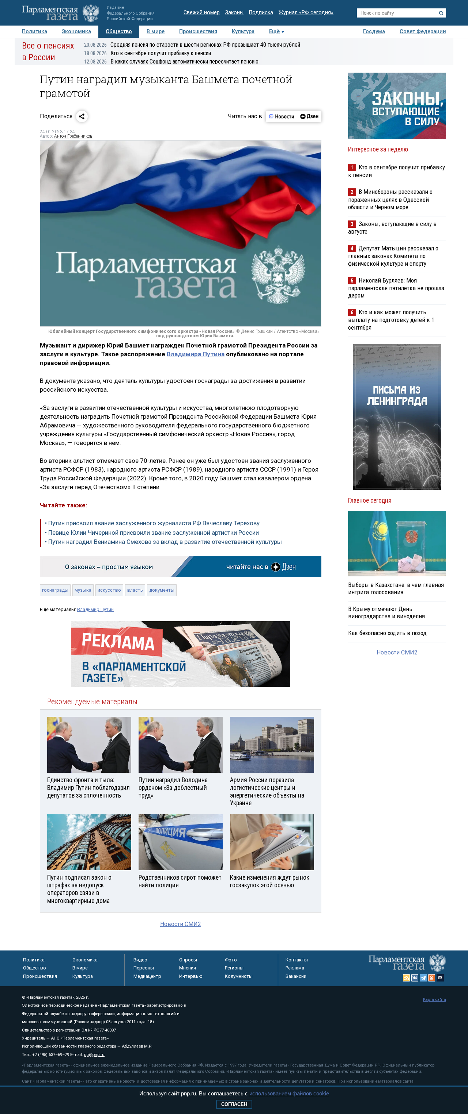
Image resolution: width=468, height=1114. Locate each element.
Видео (140, 960)
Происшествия (198, 31)
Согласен (234, 1104)
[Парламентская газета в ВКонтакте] (415, 978)
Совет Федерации (423, 31)
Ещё (274, 31)
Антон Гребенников (73, 136)
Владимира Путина (195, 354)
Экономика (76, 31)
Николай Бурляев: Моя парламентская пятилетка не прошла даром (396, 288)
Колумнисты (239, 976)
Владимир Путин (95, 609)
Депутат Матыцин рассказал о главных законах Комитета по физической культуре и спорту (393, 256)
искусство (109, 590)
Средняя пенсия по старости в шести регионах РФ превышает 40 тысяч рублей (192, 44)
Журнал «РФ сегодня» (306, 12)
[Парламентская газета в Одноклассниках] (431, 978)
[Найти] (441, 13)
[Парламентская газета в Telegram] (423, 978)
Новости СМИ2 (180, 924)
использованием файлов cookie (289, 1093)
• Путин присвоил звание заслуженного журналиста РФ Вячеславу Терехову (152, 523)
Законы (234, 12)
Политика (34, 31)
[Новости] (281, 116)
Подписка (261, 12)
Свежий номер (202, 12)
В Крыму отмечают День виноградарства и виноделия (386, 612)
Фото (231, 960)
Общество (119, 31)
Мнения (187, 968)
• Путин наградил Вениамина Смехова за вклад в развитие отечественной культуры (163, 541)
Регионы (234, 968)
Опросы (188, 960)
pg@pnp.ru (94, 1054)
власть (135, 590)
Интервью (191, 976)
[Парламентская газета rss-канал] (406, 978)
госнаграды (55, 590)
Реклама (295, 968)
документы (161, 590)
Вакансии (296, 976)
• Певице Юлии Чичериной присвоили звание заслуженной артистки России (152, 532)
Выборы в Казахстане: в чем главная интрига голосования (396, 588)
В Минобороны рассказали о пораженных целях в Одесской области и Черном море (390, 199)
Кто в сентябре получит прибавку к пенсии (147, 53)
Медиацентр (147, 976)
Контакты (297, 960)
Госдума (374, 31)
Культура (243, 31)
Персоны (143, 968)
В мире (156, 31)
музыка (83, 590)
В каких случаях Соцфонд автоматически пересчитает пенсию (171, 61)
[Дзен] (309, 116)
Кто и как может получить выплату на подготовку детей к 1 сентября (391, 319)
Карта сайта (434, 999)
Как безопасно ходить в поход (387, 633)
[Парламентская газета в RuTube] (440, 978)
